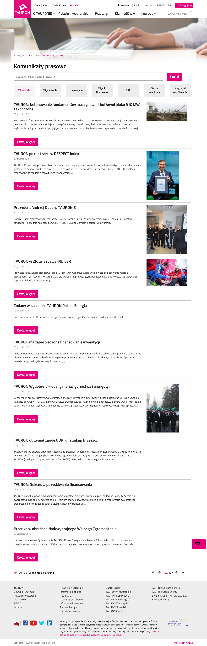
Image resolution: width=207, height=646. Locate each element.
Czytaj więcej (26, 141)
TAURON (75, 5)
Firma (46, 5)
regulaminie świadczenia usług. (107, 634)
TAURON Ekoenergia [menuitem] (117, 599)
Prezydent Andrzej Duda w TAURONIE (45, 207)
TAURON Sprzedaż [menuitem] (116, 607)
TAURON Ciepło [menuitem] (114, 611)
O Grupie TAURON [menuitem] (24, 592)
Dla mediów (124, 13)
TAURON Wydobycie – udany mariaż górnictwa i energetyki (63, 386)
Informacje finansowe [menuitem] (71, 603)
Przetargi (102, 13)
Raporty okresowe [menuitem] (70, 611)
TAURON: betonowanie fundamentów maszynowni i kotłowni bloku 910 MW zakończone (77, 106)
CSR (128, 90)
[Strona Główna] (22, 9)
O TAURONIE (43, 13)
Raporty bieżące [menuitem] (68, 607)
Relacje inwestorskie (73, 13)
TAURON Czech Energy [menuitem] (164, 592)
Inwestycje (76, 90)
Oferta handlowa (154, 90)
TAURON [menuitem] (18, 588)
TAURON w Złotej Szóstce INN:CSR (42, 261)
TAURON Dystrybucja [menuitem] (117, 596)
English (138, 5)
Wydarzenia (50, 90)
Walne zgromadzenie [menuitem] (71, 599)
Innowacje (146, 13)
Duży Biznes (59, 5)
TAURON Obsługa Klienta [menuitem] (166, 588)
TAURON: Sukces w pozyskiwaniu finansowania (53, 484)
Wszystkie (24, 90)
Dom (37, 5)
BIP (170, 5)
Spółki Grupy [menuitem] (113, 588)
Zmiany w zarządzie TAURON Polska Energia (50, 305)
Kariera (150, 5)
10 (15, 573)
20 (20, 573)
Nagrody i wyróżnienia (180, 90)
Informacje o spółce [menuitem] (70, 592)
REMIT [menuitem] (17, 603)
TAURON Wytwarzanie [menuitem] (118, 592)
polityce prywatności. (77, 634)
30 (25, 573)
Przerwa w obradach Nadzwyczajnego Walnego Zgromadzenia (65, 529)
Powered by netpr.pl (183, 642)
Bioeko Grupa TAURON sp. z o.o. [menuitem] (169, 596)
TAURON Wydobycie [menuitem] (117, 603)
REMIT (160, 5)
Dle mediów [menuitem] (20, 599)
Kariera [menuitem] (18, 607)
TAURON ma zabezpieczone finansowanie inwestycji (57, 342)
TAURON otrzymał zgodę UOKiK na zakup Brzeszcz (56, 440)
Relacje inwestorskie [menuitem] (25, 596)
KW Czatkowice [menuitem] (160, 599)
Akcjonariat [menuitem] (66, 596)
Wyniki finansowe (102, 90)
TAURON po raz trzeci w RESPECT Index (46, 153)
